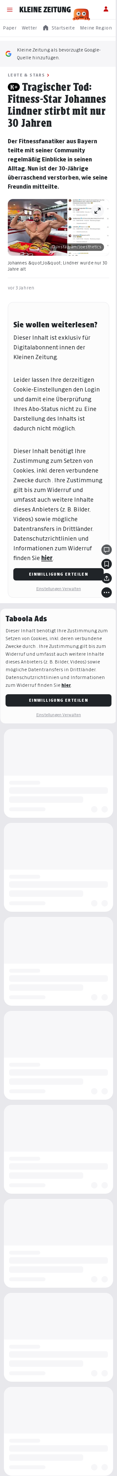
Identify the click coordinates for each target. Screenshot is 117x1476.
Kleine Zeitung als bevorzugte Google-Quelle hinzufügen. (59, 53)
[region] (58, 28)
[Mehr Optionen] (106, 592)
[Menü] (9, 9)
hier (47, 558)
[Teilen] (106, 578)
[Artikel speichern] (106, 564)
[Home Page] (45, 9)
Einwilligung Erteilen (58, 574)
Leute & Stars (26, 75)
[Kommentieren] (106, 550)
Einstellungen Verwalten (58, 589)
